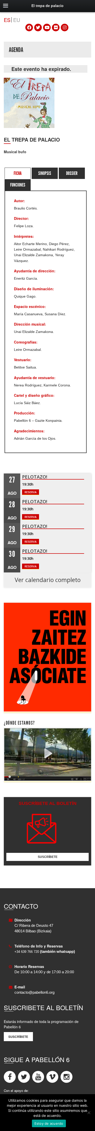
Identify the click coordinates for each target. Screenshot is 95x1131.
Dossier (72, 173)
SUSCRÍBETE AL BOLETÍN (48, 803)
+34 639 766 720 (26, 952)
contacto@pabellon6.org (34, 992)
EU (16, 19)
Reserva (30, 492)
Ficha (18, 173)
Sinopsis (44, 173)
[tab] (18, 173)
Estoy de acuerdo (48, 1123)
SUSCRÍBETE (48, 857)
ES (7, 19)
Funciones (17, 185)
